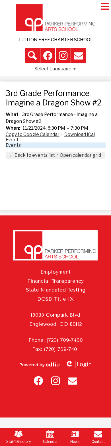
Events (13, 145)
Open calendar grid (80, 155)
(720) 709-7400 (64, 340)
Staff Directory (18, 441)
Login (80, 364)
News (74, 441)
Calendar (50, 441)
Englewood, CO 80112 (55, 324)
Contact (98, 441)
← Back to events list (32, 155)
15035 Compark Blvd (55, 315)
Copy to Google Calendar (32, 134)
